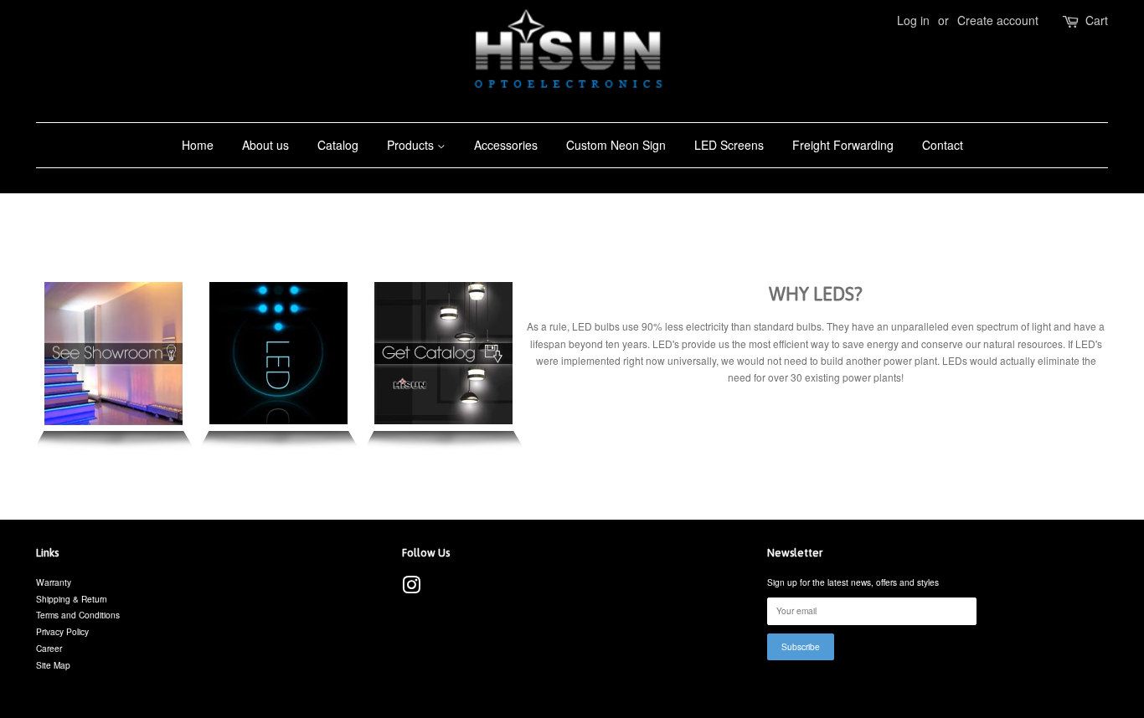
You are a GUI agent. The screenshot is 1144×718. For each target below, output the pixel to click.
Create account (997, 20)
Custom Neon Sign (616, 144)
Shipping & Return (71, 598)
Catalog (337, 144)
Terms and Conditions (78, 614)
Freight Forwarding (843, 144)
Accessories (506, 144)
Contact (942, 144)
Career (49, 648)
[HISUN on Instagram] (411, 588)
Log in (913, 20)
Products (412, 144)
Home (198, 144)
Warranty (53, 582)
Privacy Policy (62, 631)
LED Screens (729, 144)
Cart (1096, 20)
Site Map (53, 665)
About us (265, 144)
